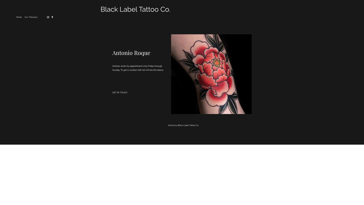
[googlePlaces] (52, 17)
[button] (211, 74)
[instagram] (48, 17)
